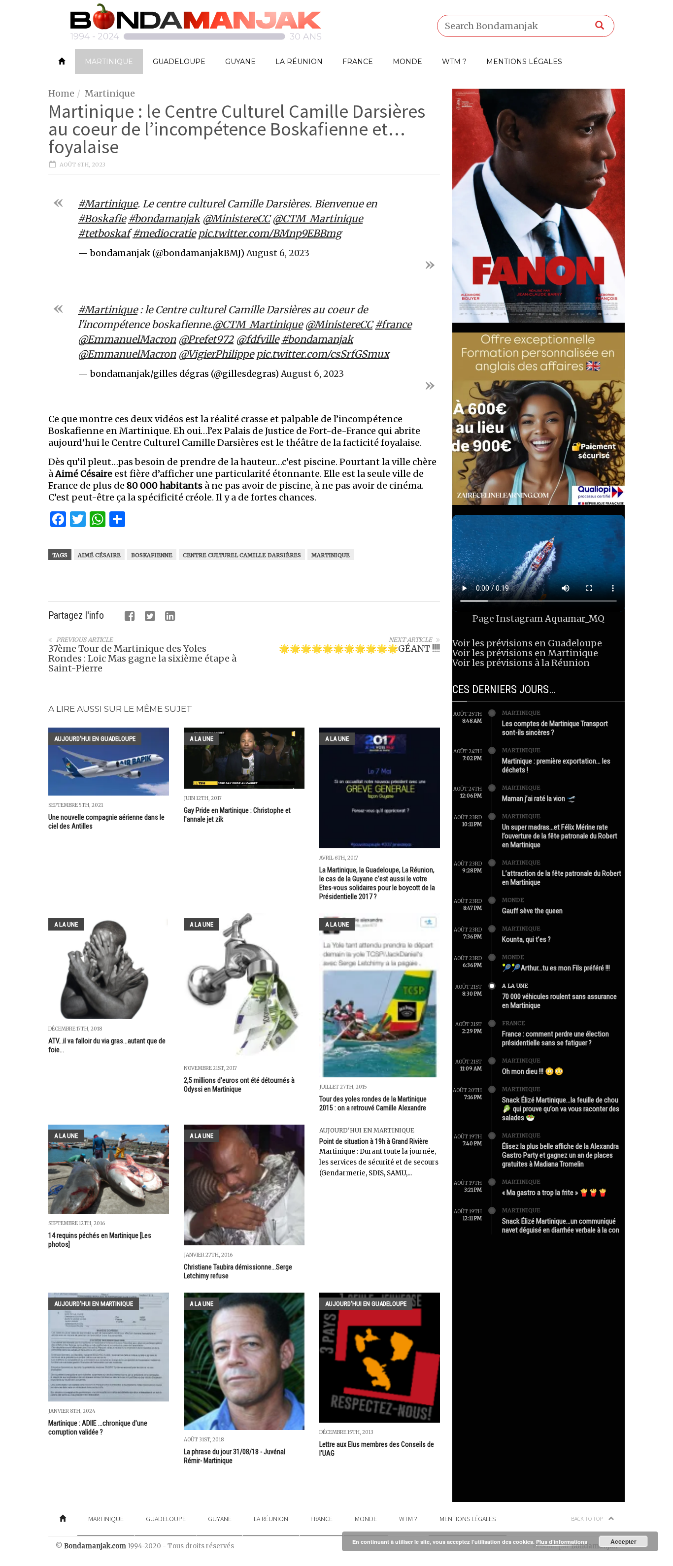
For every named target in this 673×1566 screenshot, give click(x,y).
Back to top (587, 1518)
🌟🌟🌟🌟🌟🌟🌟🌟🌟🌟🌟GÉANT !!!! (359, 648)
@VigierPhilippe (216, 354)
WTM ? (454, 61)
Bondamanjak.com (95, 1546)
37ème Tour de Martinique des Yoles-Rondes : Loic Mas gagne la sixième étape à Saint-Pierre (142, 658)
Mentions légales (524, 61)
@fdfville (257, 339)
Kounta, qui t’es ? (526, 939)
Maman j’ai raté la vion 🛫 (539, 798)
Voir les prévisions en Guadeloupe (527, 643)
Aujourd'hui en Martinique (366, 1130)
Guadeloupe (179, 61)
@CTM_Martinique (317, 218)
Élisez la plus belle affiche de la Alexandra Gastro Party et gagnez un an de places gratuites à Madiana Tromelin (560, 1155)
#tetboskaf (104, 233)
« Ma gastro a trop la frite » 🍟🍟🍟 (554, 1192)
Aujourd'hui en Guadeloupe (94, 738)
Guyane (240, 61)
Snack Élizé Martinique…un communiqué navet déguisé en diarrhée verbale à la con (560, 1225)
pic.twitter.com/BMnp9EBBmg (269, 233)
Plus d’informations (561, 1541)
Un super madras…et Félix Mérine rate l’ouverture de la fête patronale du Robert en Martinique (559, 836)
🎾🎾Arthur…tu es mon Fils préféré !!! (556, 968)
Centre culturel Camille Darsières (242, 555)
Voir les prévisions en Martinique (525, 653)
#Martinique (107, 204)
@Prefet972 (206, 339)
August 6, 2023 (277, 253)
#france (393, 324)
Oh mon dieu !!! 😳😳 (533, 1071)
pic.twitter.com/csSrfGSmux (322, 354)
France (357, 61)
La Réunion (299, 61)
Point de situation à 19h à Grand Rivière (373, 1141)
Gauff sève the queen (532, 910)
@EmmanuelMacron (127, 339)
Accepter (623, 1541)
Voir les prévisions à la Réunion (521, 662)
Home (61, 93)
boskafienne (151, 555)
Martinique (109, 61)
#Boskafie (102, 218)
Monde (407, 61)
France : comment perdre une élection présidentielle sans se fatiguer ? (555, 1038)
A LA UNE (201, 738)
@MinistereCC (236, 218)
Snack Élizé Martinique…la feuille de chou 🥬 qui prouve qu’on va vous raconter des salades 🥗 (560, 1109)
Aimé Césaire (99, 555)
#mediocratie (164, 233)
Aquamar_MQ (575, 618)
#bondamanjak (164, 218)
